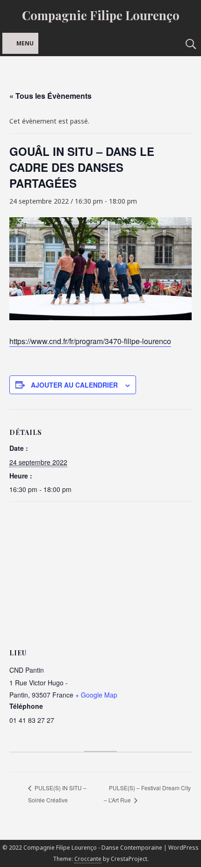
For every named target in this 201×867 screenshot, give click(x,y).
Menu (25, 43)
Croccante (87, 859)
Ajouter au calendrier (74, 384)
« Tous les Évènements (50, 95)
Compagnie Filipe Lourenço (100, 15)
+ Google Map (96, 694)
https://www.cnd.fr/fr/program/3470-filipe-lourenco (90, 341)
